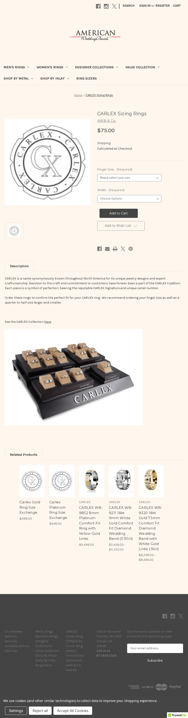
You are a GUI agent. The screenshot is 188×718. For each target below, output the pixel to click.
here (47, 322)
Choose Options (32, 486)
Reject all (40, 710)
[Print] (115, 249)
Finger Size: (114, 169)
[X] (114, 6)
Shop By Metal (16, 78)
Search (128, 6)
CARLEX (71, 631)
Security (11, 641)
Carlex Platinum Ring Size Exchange (58, 510)
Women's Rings (50, 67)
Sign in (144, 6)
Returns (11, 636)
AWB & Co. (73, 665)
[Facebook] (98, 6)
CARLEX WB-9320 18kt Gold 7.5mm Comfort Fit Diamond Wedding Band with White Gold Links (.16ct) (151, 528)
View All (71, 670)
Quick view (32, 475)
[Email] (107, 249)
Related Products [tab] (23, 454)
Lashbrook (74, 660)
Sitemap (11, 651)
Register (162, 6)
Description (19, 266)
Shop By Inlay (52, 78)
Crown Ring (74, 636)
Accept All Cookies (72, 710)
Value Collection (140, 67)
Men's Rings (14, 67)
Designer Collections (94, 67)
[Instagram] (106, 6)
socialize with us (17, 646)
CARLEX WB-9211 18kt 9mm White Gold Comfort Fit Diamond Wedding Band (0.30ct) (121, 523)
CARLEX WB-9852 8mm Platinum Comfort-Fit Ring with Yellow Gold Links (91, 523)
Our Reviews (14, 631)
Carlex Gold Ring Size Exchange (29, 507)
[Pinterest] (130, 249)
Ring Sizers (86, 78)
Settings (16, 710)
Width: (110, 190)
